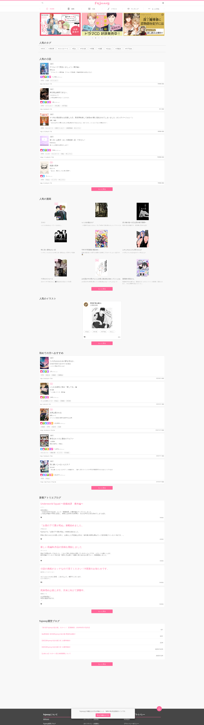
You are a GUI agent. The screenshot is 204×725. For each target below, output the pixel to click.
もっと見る (102, 189)
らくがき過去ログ (88, 222)
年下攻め (129, 49)
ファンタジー (55, 80)
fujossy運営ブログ (49, 724)
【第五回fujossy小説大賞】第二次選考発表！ (56, 640)
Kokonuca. (53, 143)
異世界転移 (69, 128)
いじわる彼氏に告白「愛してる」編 (63, 387)
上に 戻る (159, 708)
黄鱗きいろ (43, 594)
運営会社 (46, 719)
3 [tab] (99, 38)
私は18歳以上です (103, 715)
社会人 (109, 49)
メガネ (48, 153)
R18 (43, 49)
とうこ (42, 507)
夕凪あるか (43, 529)
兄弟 (48, 80)
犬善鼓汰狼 (94, 305)
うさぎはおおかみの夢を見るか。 (62, 361)
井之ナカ (52, 168)
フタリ (43, 222)
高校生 (54, 375)
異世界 (52, 49)
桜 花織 (52, 390)
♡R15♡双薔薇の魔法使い (90, 250)
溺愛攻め (61, 375)
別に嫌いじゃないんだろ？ (60, 464)
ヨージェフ (43, 550)
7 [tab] (111, 38)
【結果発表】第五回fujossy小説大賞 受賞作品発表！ (58, 634)
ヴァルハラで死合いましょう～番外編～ (65, 67)
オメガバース (63, 49)
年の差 (83, 49)
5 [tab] (105, 38)
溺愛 (100, 49)
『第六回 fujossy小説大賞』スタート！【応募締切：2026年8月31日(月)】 (65, 627)
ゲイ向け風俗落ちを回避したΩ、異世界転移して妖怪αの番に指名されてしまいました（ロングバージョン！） (92, 117)
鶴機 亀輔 (53, 120)
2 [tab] (96, 38)
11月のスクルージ (47, 279)
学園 (92, 49)
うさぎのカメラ (54, 95)
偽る (63, 153)
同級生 (119, 49)
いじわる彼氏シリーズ (47, 401)
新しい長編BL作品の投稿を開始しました (61, 546)
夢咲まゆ (52, 70)
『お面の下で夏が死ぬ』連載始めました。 (62, 525)
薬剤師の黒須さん (128, 279)
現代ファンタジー (60, 128)
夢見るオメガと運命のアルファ (62, 438)
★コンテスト (77, 128)
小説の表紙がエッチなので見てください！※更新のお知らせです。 (74, 568)
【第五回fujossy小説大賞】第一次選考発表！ (56, 647)
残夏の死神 (54, 165)
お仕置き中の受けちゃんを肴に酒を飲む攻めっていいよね (101, 279)
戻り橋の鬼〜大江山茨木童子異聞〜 (134, 222)
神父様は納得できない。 (59, 92)
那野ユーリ (53, 415)
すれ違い (67, 452)
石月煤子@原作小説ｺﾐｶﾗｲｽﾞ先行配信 (60, 364)
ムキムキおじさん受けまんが (132, 250)
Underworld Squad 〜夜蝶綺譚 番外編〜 (61, 503)
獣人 (74, 49)
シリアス (55, 179)
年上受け (58, 105)
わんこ (112, 331)
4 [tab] (102, 38)
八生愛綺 (52, 441)
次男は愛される (56, 412)
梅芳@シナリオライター (47, 572)
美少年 (54, 427)
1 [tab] (92, 38)
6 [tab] (108, 38)
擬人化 (48, 375)
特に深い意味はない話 (48, 250)
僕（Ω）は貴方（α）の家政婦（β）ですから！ (68, 140)
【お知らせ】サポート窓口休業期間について (56, 653)
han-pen (52, 467)
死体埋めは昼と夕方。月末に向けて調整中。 (63, 590)
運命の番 (53, 452)
